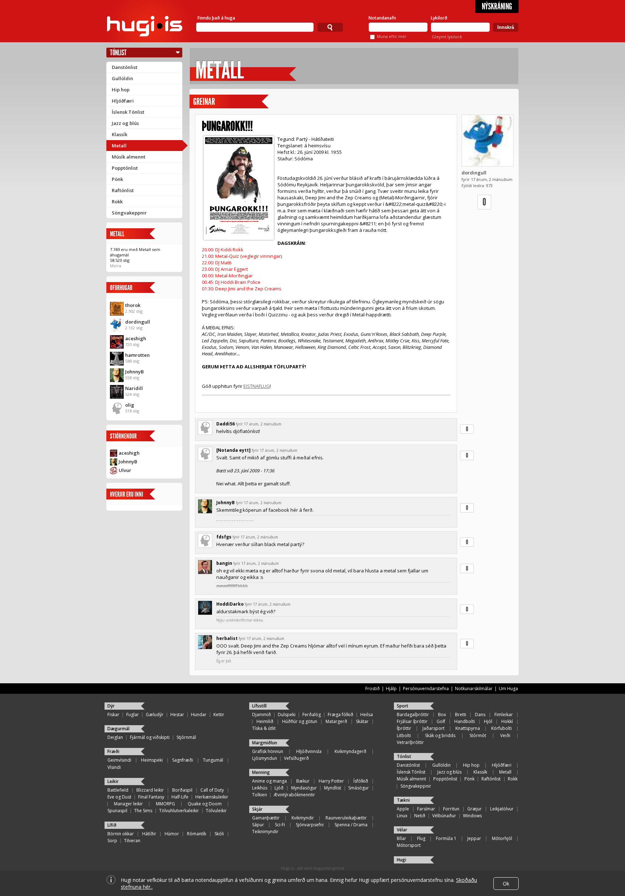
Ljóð (279, 788)
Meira (115, 265)
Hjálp (391, 688)
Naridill (134, 388)
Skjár (257, 809)
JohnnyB (134, 371)
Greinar (204, 101)
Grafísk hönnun (267, 751)
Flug (421, 838)
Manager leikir (128, 804)
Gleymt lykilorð (447, 36)
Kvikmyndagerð (350, 751)
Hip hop (120, 89)
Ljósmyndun (264, 758)
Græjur (474, 809)
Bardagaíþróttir (413, 714)
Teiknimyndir (265, 831)
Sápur (258, 825)
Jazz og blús (125, 123)
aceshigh (135, 338)
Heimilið (264, 721)
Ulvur (125, 470)
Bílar (401, 838)
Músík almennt (128, 156)
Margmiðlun (264, 743)
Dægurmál (118, 729)
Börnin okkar (120, 834)
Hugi (401, 860)
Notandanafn (382, 18)
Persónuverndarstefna (426, 688)
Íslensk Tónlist (128, 112)
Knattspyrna (467, 728)
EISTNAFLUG (256, 386)
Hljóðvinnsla (309, 751)
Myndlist (332, 788)
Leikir (113, 781)
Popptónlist (125, 168)
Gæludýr (154, 714)
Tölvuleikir (216, 811)
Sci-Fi (280, 825)
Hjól (488, 721)
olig (129, 405)
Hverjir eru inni (126, 494)
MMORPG (165, 804)
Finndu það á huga (216, 18)
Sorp (112, 840)
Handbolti (464, 721)
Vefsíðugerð (296, 758)
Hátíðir (149, 834)
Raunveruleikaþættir (346, 818)
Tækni (403, 800)
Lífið (111, 825)
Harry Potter (331, 781)
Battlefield (117, 790)
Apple (403, 809)
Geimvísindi (119, 760)
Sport (402, 706)
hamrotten (137, 355)
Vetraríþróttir (410, 742)
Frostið (372, 688)
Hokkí (507, 721)
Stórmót (477, 735)
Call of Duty (212, 790)
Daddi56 (225, 424)
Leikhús (259, 788)
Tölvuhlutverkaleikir (179, 811)
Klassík (119, 134)
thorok (132, 305)
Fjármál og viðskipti (150, 737)
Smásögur (358, 788)
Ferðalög (311, 714)
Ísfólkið (360, 781)
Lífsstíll (259, 706)
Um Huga (508, 688)
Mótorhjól (502, 838)
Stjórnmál (186, 737)
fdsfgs (223, 537)
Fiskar (113, 714)
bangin (224, 563)
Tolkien (259, 795)
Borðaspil (182, 790)
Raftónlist (123, 190)
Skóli (219, 834)
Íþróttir (404, 728)
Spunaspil (117, 811)
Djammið (261, 714)
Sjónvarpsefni (310, 825)
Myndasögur (304, 788)
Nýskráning (497, 6)
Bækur (303, 781)
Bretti (460, 714)
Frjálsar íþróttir (412, 721)
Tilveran (132, 840)
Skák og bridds (440, 735)
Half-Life (179, 797)
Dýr (111, 706)
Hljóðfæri (123, 101)
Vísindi (114, 767)
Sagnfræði (182, 760)
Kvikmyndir (303, 818)
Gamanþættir (266, 818)
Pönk (117, 179)
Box (442, 714)
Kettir (218, 714)
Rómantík (196, 834)
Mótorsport (409, 845)
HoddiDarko (230, 604)
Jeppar (474, 838)
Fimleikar (503, 714)
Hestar (177, 714)
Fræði (113, 751)
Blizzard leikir (150, 790)
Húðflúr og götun (299, 721)
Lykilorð (439, 18)
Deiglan (115, 737)
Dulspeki (287, 714)
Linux (402, 816)
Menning (261, 772)
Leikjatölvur (502, 809)
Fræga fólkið (340, 714)
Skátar (362, 721)
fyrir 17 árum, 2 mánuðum (258, 424)
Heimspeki (152, 760)
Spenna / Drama (351, 825)
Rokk (117, 201)
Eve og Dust (119, 797)
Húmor (172, 834)
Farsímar (426, 809)
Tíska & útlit (264, 728)
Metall (119, 145)
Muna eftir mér (392, 36)
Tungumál (213, 760)
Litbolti (404, 735)
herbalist (227, 638)
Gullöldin (122, 78)
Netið (419, 816)
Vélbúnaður (444, 816)
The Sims (143, 811)
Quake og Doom (205, 804)
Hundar (199, 714)
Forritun (451, 809)
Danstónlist (124, 67)
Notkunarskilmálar (474, 688)
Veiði (505, 735)
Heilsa (366, 714)
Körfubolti (501, 728)
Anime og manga (269, 781)
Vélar (402, 830)
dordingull (137, 322)
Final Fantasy (151, 797)
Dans (480, 714)
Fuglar (132, 714)
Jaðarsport (433, 728)
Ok (506, 883)
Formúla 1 (446, 838)
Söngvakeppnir (129, 212)
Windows (472, 816)
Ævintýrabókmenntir (294, 795)
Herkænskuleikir (211, 797)
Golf (441, 721)
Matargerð (336, 721)
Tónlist (118, 52)
